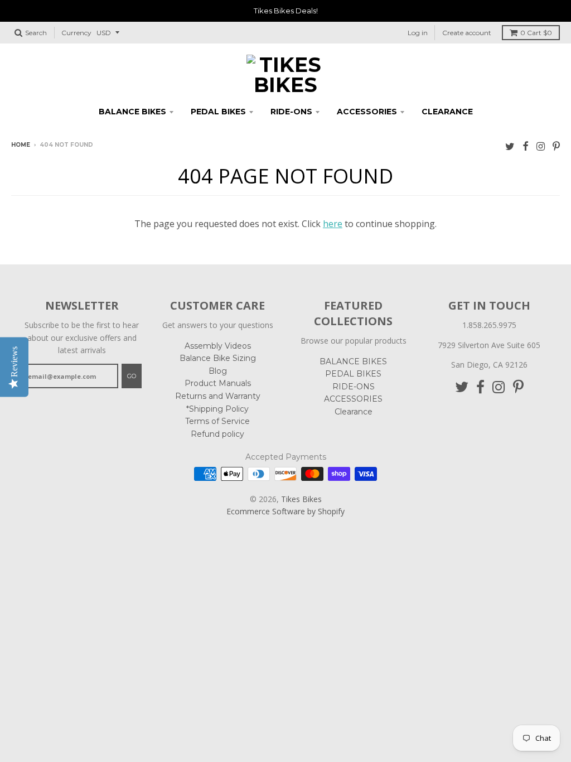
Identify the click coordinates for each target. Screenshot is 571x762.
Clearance (447, 112)
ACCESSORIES (367, 112)
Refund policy (217, 434)
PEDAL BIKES (218, 112)
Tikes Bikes (301, 499)
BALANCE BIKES (132, 112)
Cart (536, 32)
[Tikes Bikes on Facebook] (525, 146)
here (332, 224)
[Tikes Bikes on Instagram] (540, 146)
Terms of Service (217, 421)
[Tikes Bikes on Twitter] (510, 146)
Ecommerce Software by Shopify (285, 511)
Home (20, 144)
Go (131, 376)
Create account (466, 32)
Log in (418, 32)
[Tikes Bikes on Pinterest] (556, 146)
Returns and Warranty (217, 396)
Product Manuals (218, 383)
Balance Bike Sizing (218, 358)
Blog (218, 371)
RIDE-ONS (291, 112)
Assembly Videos (218, 346)
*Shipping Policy (217, 409)
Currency (76, 32)
